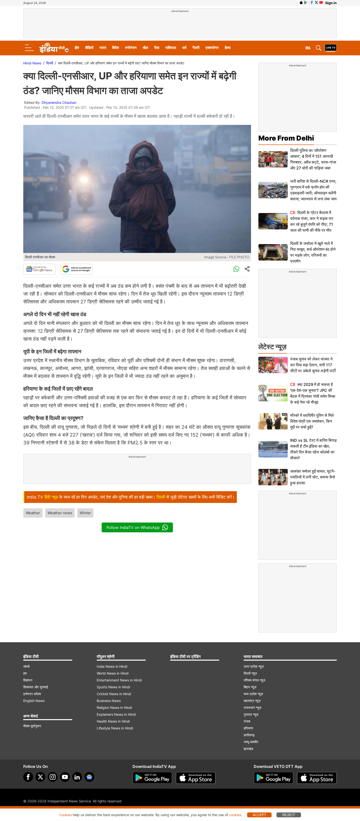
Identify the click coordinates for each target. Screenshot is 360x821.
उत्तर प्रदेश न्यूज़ (254, 666)
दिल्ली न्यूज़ (250, 673)
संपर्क (26, 666)
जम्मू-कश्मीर (251, 742)
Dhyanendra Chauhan (59, 102)
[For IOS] (317, 778)
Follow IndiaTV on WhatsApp (133, 527)
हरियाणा (248, 728)
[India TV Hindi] (54, 48)
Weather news (60, 513)
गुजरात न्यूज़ (251, 714)
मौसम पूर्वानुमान (32, 726)
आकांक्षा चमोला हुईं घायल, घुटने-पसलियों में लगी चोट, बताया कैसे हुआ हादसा (312, 477)
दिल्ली (49, 63)
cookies (235, 815)
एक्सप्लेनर (212, 47)
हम (25, 673)
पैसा (156, 47)
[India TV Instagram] (53, 777)
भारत (102, 47)
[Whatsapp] (236, 269)
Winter (85, 513)
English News (34, 701)
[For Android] (273, 778)
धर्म (184, 47)
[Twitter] (40, 777)
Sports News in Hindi (113, 687)
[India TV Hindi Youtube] (321, 2)
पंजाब (247, 721)
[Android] (306, 2)
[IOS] (301, 2)
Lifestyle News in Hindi (115, 728)
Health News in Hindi (113, 721)
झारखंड (248, 749)
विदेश (115, 47)
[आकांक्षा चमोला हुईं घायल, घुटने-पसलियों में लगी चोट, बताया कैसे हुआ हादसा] (273, 477)
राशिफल (170, 47)
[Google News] (39, 269)
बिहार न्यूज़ (250, 687)
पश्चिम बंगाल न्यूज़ (254, 680)
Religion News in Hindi (114, 707)
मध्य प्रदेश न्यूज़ (253, 694)
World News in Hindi (113, 673)
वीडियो (89, 47)
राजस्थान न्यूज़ (252, 707)
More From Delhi (286, 138)
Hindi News (32, 63)
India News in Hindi (112, 666)
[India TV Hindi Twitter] (316, 2)
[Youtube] (65, 777)
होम (77, 47)
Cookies (65, 815)
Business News (109, 701)
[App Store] (196, 778)
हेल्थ (227, 47)
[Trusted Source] (76, 269)
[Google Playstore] (152, 778)
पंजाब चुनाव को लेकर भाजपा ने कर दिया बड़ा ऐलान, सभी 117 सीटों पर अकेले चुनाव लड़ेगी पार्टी (313, 365)
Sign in (331, 3)
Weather (33, 513)
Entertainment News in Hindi (119, 680)
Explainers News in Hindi (116, 714)
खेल (145, 47)
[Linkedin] (77, 777)
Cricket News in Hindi (114, 694)
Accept (259, 815)
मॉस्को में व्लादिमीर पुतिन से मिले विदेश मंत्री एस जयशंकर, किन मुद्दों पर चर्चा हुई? (312, 421)
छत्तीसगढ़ (249, 735)
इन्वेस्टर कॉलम (32, 694)
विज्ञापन (27, 680)
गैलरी (195, 47)
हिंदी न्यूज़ (51, 497)
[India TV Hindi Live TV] (331, 48)
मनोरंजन (131, 47)
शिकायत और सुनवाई (35, 687)
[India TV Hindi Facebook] (311, 2)
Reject (288, 815)
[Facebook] (28, 777)
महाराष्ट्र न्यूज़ (252, 701)
